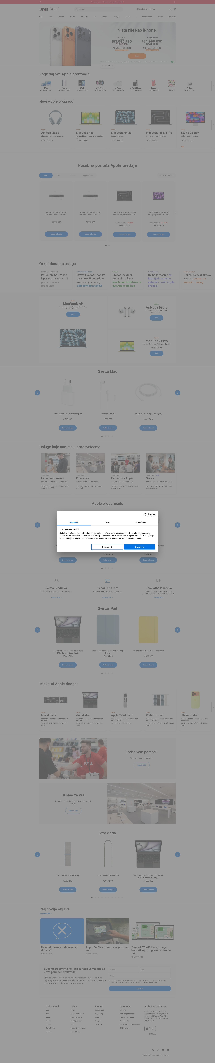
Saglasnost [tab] (74, 522)
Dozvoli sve (139, 547)
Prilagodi (105, 547)
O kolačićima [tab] (141, 522)
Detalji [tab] (107, 522)
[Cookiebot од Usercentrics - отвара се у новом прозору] (145, 515)
